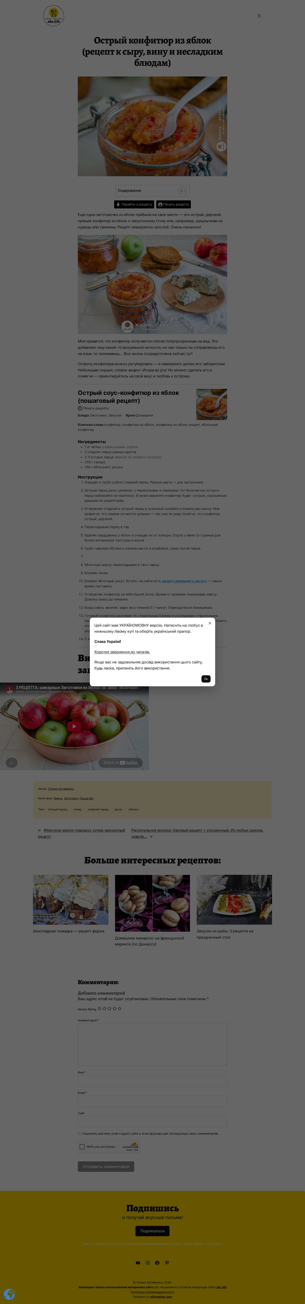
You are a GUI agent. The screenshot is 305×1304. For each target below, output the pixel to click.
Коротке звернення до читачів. (122, 652)
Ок (206, 678)
